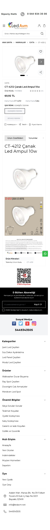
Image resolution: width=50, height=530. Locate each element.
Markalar (21, 42)
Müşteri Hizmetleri (11, 460)
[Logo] (21, 25)
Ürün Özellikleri (15, 138)
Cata (31, 42)
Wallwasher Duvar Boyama (15, 376)
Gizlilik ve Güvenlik (11, 431)
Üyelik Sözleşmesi (11, 416)
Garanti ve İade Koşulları (13, 426)
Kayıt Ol (38, 304)
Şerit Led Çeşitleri (10, 347)
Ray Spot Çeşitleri (10, 381)
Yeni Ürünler (8, 450)
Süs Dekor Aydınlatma (13, 352)
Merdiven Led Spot (11, 391)
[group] (24, 62)
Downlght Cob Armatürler (14, 386)
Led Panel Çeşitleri (11, 357)
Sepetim (6, 465)
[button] (22, 75)
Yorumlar (33, 138)
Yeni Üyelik (7, 479)
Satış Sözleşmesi (10, 421)
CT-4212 (17, 101)
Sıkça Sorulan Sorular (12, 406)
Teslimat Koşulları (10, 411)
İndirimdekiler (8, 455)
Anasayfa (6, 445)
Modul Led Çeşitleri (11, 362)
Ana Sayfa (7, 42)
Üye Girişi (6, 484)
